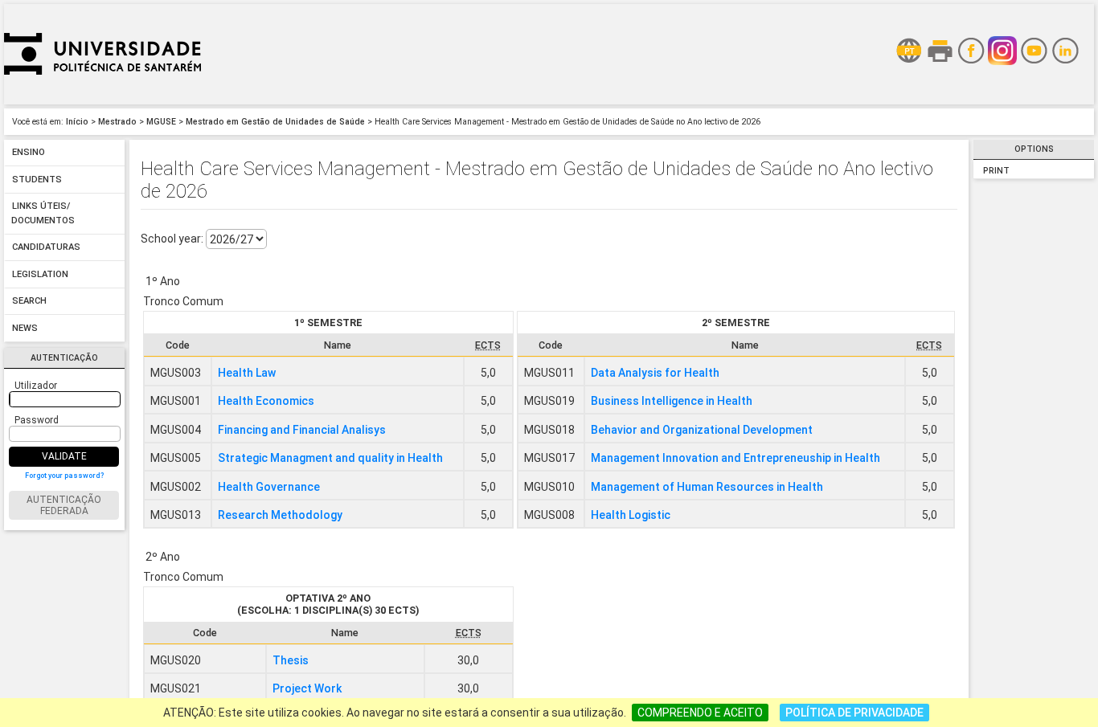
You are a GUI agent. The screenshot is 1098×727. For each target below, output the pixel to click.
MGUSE (161, 121)
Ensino (28, 153)
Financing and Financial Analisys (302, 429)
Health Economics (266, 400)
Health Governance (269, 486)
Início (77, 121)
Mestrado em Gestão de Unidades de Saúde (275, 121)
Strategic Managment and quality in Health (330, 457)
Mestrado (117, 121)
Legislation (40, 274)
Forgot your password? (64, 476)
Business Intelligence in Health (671, 400)
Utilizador (35, 385)
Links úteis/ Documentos (43, 214)
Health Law (247, 372)
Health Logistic (630, 514)
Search (29, 301)
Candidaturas (46, 248)
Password (36, 420)
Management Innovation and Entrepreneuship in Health (735, 457)
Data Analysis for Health (655, 372)
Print (996, 170)
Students (37, 179)
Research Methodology (280, 514)
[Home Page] (102, 100)
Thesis (290, 660)
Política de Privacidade (854, 712)
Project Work (307, 688)
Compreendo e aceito (700, 712)
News (25, 328)
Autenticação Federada (64, 505)
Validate (64, 456)
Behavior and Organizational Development (702, 429)
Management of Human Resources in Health (707, 486)
